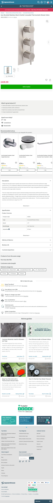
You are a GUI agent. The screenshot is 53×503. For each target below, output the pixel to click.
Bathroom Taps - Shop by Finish (9, 269)
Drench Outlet (39, 446)
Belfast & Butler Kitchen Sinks (25, 438)
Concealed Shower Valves (28, 12)
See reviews (24, 286)
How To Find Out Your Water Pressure (40, 379)
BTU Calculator (4, 462)
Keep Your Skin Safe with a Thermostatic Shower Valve (10, 379)
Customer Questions (8, 250)
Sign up (31, 458)
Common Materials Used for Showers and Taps (13, 340)
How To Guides (46, 394)
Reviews (4, 245)
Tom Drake (4, 356)
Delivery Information (41, 436)
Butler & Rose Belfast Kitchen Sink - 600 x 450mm (8, 448)
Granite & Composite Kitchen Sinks (26, 441)
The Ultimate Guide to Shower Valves (40, 339)
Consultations (7, 122)
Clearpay (3, 473)
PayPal (2, 467)
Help (5, 119)
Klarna (2, 470)
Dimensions (11, 76)
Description (5, 181)
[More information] (9, 229)
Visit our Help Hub (5, 489)
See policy (39, 291)
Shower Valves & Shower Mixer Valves (13, 12)
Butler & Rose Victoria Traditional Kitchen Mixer (8, 438)
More (25, 301)
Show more (26, 205)
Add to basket (31, 87)
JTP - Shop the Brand (40, 269)
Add (12, 170)
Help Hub (38, 433)
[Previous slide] (1, 6)
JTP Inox (4, 273)
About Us (38, 444)
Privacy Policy (24, 494)
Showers (2, 12)
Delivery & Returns (7, 240)
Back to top (26, 427)
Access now (12, 307)
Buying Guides (7, 125)
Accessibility (35, 494)
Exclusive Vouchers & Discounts (7, 465)
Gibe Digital (7, 496)
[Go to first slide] (51, 6)
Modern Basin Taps (23, 444)
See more (37, 313)
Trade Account (40, 441)
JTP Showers (13, 273)
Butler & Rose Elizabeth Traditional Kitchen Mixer (8, 434)
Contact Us (39, 449)
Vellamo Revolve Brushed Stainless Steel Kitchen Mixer (8, 444)
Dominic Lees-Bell (33, 356)
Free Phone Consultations (6, 454)
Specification (6, 210)
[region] (26, 155)
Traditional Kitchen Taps (24, 433)
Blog (2, 457)
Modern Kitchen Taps (23, 436)
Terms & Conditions (16, 494)
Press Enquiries (4, 475)
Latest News (20, 356)
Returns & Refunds (40, 438)
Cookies (30, 494)
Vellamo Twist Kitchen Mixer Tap (7, 441)
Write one (15, 17)
